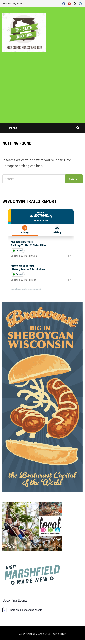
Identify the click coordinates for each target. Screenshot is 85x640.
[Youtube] (70, 3)
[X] (75, 3)
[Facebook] (64, 3)
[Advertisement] (42, 90)
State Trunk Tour (54, 634)
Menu (12, 128)
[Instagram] (80, 3)
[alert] (42, 609)
